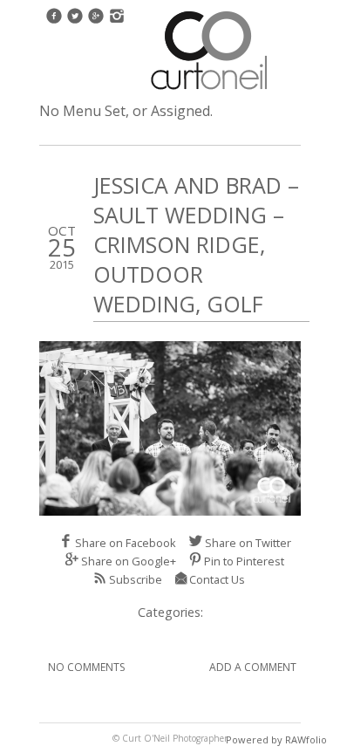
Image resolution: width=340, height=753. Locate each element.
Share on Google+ (128, 561)
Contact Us (217, 579)
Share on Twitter (248, 543)
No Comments (86, 667)
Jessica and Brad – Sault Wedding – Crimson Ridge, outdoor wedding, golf (196, 244)
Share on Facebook (125, 543)
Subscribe (135, 579)
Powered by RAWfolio (276, 739)
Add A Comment (252, 667)
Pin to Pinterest (244, 561)
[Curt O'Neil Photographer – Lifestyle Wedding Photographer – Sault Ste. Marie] (209, 91)
